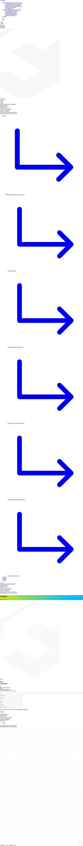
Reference (5, 577)
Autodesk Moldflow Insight (11, 13)
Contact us (2, 26)
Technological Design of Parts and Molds (13, 3)
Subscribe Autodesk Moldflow (11, 14)
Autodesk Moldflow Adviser (11, 12)
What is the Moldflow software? (11, 10)
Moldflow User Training (10, 15)
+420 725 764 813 (4, 104)
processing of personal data (22, 709)
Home (1, 599)
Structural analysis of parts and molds (12, 5)
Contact (4, 580)
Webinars (4, 16)
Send (2, 711)
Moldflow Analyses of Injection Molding (13, 6)
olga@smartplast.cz (12, 104)
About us (4, 578)
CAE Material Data (9, 8)
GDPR (4, 723)
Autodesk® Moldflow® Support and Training (12, 9)
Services (4, 115)
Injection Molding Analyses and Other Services (12, 2)
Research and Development (10, 7)
